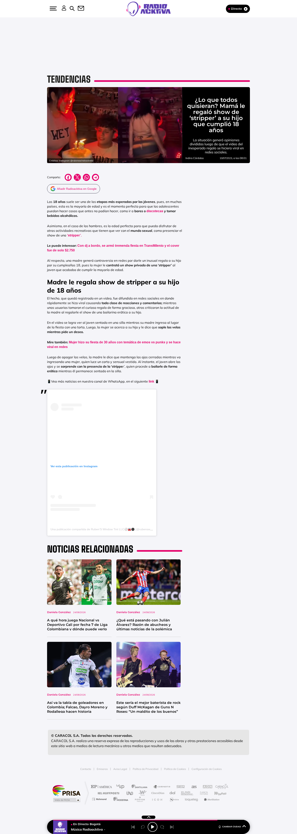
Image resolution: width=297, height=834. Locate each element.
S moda (173, 799)
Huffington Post (108, 793)
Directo (236, 9)
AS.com (192, 787)
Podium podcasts (140, 799)
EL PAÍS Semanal (187, 793)
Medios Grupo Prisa (66, 800)
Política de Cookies (175, 769)
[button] (52, 8)
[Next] (172, 827)
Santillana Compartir (162, 787)
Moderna (119, 799)
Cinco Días (157, 793)
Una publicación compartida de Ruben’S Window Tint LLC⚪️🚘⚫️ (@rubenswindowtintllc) (108, 529)
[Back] (133, 827)
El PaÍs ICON (157, 799)
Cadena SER (179, 787)
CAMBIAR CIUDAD (232, 826)
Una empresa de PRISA (66, 790)
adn (205, 787)
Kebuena (217, 793)
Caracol (220, 787)
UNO (130, 793)
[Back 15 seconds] (143, 827)
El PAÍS (102, 787)
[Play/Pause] (152, 827)
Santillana (141, 787)
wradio (142, 793)
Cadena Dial (172, 793)
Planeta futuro (202, 793)
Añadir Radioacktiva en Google (77, 188)
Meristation (211, 799)
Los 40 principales (121, 787)
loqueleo (192, 799)
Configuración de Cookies (207, 769)
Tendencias (69, 79)
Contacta (85, 769)
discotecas (154, 211)
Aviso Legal (120, 769)
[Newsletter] (79, 8)
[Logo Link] (148, 8)
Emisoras (102, 769)
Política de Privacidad (145, 769)
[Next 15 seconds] (162, 827)
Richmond (100, 799)
